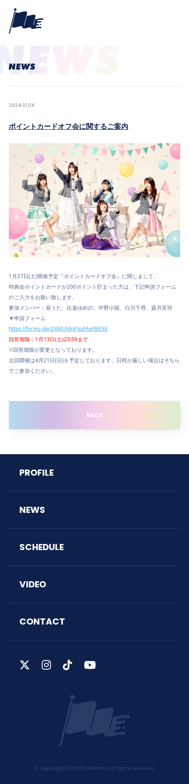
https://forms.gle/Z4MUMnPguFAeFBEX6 (58, 328)
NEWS (32, 510)
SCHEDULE (41, 547)
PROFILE (36, 472)
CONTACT (42, 621)
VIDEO (32, 584)
